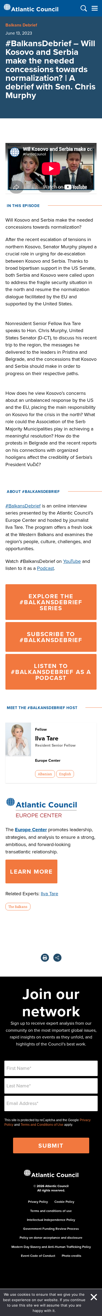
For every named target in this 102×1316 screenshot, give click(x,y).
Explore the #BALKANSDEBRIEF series (51, 602)
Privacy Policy (38, 1201)
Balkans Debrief (21, 25)
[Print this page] (45, 958)
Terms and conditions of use (51, 1210)
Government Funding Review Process (51, 1228)
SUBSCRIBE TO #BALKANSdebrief (51, 637)
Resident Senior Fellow (55, 745)
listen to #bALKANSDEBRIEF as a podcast (51, 672)
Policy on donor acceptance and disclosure (51, 1237)
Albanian (45, 774)
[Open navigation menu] (94, 8)
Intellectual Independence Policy (51, 1219)
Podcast (45, 568)
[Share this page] (57, 958)
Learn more (31, 871)
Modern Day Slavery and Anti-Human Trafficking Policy (51, 1246)
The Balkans (17, 906)
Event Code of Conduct (38, 1255)
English (65, 774)
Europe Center (31, 829)
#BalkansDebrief (23, 505)
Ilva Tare (46, 738)
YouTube (72, 561)
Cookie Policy (64, 1201)
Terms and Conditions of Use (42, 1125)
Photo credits (71, 1255)
